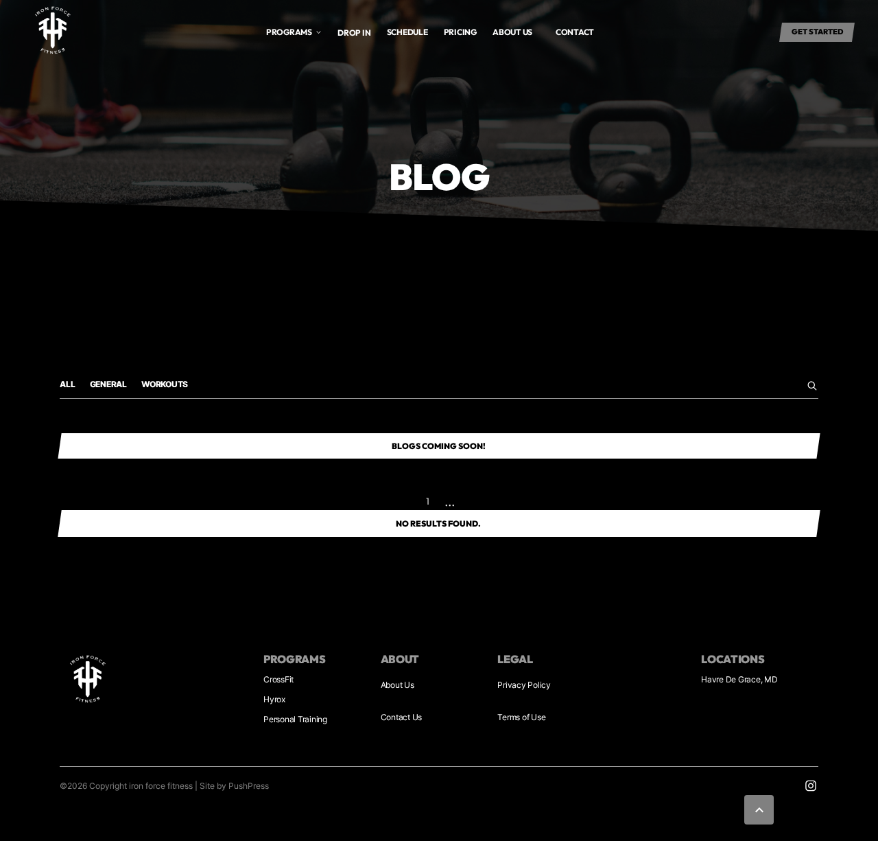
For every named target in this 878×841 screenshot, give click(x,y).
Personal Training (295, 719)
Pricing (460, 32)
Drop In (353, 32)
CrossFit (278, 679)
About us (512, 32)
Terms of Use (521, 717)
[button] (294, 32)
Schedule (407, 32)
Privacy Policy (524, 685)
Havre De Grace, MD (739, 679)
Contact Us (402, 717)
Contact (575, 32)
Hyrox (274, 699)
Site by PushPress (234, 786)
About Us (397, 685)
